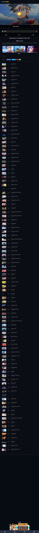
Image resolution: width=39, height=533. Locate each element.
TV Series (14, 532)
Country (34, 532)
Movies (5, 532)
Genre (24, 532)
